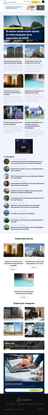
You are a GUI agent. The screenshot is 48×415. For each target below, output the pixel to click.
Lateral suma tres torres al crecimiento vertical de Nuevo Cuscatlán (12, 92)
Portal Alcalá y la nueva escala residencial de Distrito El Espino (13, 62)
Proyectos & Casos (37, 59)
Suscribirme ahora (35, 390)
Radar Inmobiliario (18, 28)
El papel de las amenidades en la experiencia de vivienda (34, 92)
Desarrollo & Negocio (22, 159)
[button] (43, 2)
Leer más (12, 269)
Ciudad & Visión (35, 120)
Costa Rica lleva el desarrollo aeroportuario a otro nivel (33, 62)
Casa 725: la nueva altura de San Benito (23, 213)
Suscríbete (34, 2)
